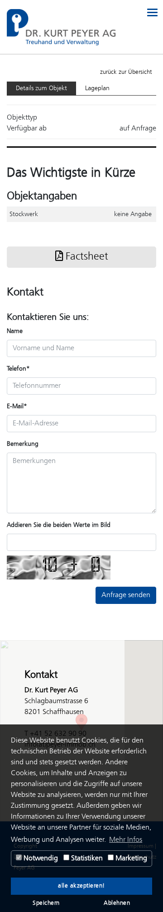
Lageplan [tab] (97, 88)
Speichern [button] (46, 903)
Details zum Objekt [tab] (41, 88)
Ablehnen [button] (117, 903)
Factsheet (85, 257)
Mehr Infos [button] (125, 839)
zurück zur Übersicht (126, 72)
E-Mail (17, 406)
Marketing (130, 858)
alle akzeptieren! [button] (81, 886)
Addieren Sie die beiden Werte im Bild (58, 525)
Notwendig (40, 858)
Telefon (18, 369)
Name (15, 331)
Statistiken (86, 858)
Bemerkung (22, 444)
